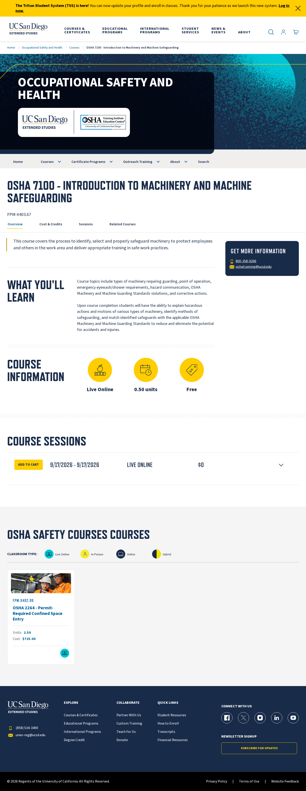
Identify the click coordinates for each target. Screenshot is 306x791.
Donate (122, 740)
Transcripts (166, 731)
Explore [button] (71, 702)
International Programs (82, 731)
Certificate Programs (88, 161)
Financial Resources (172, 740)
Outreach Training (137, 161)
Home (11, 47)
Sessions (86, 224)
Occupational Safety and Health (42, 47)
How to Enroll (168, 723)
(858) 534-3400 (27, 728)
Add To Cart (28, 464)
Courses (74, 47)
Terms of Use (249, 781)
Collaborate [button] (128, 702)
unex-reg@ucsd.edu (30, 735)
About (175, 161)
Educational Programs (81, 723)
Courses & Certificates (81, 715)
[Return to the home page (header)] (27, 29)
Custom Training (129, 723)
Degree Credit (74, 740)
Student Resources (171, 715)
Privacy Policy (216, 781)
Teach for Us (126, 731)
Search (203, 161)
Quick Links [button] (167, 702)
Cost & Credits (50, 224)
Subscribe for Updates (259, 748)
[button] (153, 465)
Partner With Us (128, 715)
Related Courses (123, 224)
